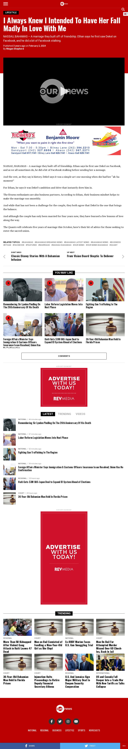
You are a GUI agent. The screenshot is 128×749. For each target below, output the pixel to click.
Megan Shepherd (15, 49)
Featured (32, 245)
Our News (79, 245)
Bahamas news (100, 242)
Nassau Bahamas (62, 245)
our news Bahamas (97, 245)
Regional (44, 730)
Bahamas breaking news (49, 242)
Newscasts (94, 730)
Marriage (44, 245)
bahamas (28, 242)
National (32, 730)
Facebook (19, 245)
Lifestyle (69, 730)
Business (116, 242)
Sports (81, 730)
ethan (8, 245)
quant (114, 245)
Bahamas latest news (77, 242)
